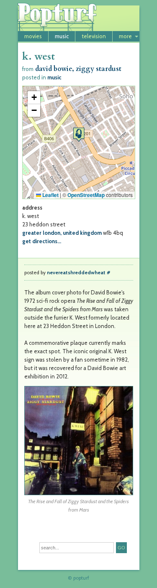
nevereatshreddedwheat (76, 273)
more (125, 36)
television (94, 36)
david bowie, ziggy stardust (78, 69)
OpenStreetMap (86, 195)
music (62, 36)
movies (33, 36)
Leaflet (50, 195)
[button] (78, 134)
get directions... (41, 241)
